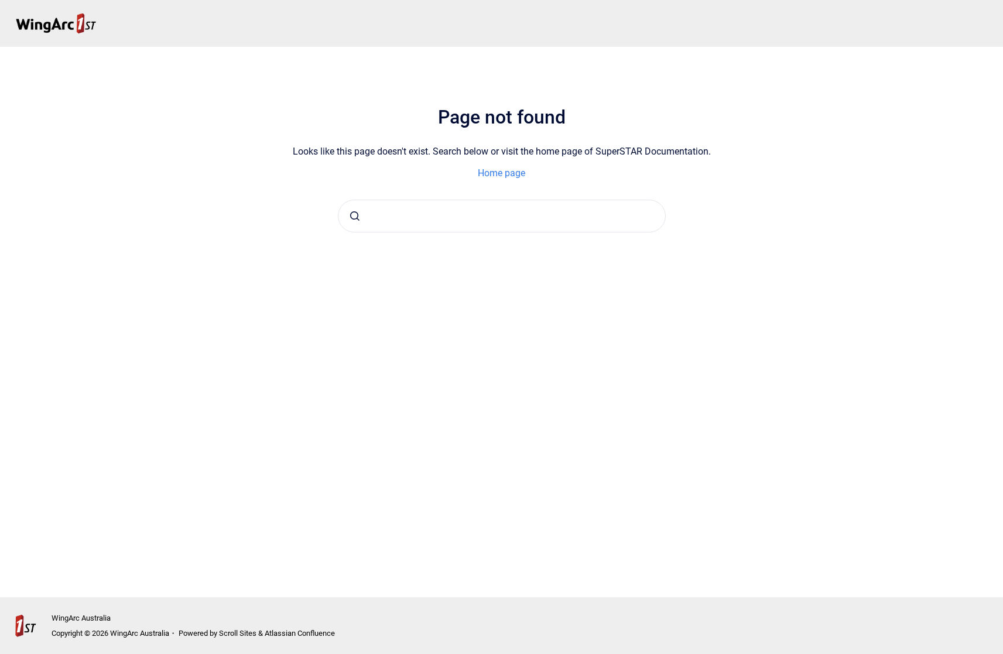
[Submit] (354, 216)
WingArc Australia (81, 618)
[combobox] (501, 216)
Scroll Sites (237, 633)
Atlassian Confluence (300, 633)
